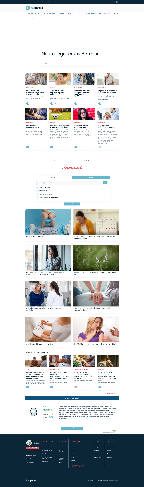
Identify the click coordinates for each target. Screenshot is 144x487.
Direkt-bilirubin (45, 461)
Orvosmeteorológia (33, 13)
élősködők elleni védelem (49, 13)
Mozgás (52, 122)
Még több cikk (111, 393)
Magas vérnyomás (91, 13)
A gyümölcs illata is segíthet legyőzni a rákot (58, 93)
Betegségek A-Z (55, 2)
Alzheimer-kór (78, 87)
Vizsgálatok (96, 450)
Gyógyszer (53, 177)
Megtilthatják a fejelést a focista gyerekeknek (59, 127)
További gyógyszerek (72, 204)
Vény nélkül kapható (46, 194)
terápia (28, 369)
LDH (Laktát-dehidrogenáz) (48, 447)
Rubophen (73, 460)
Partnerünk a (105, 432)
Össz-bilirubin (45, 453)
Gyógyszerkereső (45, 2)
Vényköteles (43, 190)
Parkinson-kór (30, 87)
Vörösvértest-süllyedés (47, 450)
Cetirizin (73, 450)
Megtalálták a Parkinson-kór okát (33, 127)
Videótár (109, 450)
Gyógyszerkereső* (76, 441)
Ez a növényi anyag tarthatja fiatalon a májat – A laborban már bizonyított (83, 375)
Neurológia (29, 122)
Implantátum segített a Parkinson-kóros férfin (107, 92)
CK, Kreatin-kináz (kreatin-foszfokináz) (48, 458)
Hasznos (63, 2)
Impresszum (29, 452)
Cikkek (45, 63)
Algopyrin (73, 447)
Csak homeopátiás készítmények (49, 197)
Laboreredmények (72, 2)
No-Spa (72, 457)
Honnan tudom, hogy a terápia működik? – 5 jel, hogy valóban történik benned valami (36, 375)
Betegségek (96, 447)
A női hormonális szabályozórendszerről (41, 344)
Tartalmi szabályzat (30, 462)
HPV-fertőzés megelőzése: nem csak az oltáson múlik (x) (95, 344)
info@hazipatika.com (113, 480)
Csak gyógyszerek (45, 187)
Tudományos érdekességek (81, 369)
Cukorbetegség (54, 369)
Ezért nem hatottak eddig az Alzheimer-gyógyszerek (82, 93)
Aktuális (30, 2)
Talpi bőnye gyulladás (61, 459)
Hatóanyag (91, 177)
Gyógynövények (97, 453)
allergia (79, 13)
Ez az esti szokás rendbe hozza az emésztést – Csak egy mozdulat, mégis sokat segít (107, 376)
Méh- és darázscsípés (61, 463)
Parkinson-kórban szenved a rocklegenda (83, 127)
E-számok (109, 457)
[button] (48, 442)
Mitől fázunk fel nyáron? (35, 236)
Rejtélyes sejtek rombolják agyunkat (106, 127)
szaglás (52, 87)
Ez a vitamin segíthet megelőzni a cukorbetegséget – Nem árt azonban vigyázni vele (59, 376)
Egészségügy (102, 122)
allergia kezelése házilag (67, 13)
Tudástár (109, 453)
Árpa (60, 455)
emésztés (101, 369)
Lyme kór (101, 13)
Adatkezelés (29, 458)
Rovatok (36, 2)
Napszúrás (61, 447)
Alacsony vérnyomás (61, 451)
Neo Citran (73, 453)
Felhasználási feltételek (31, 455)
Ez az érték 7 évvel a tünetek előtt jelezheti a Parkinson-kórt (35, 93)
